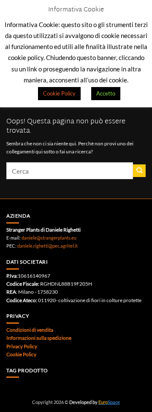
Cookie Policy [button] (59, 93)
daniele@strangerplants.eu (49, 237)
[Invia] (139, 170)
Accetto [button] (105, 93)
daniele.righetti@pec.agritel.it (47, 245)
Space (109, 402)
